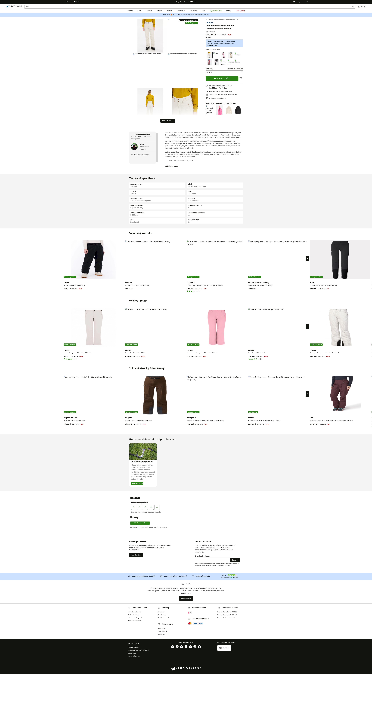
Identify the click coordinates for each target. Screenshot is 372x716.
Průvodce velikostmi (235, 68)
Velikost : (209, 68)
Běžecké (159, 10)
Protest (209, 23)
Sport (203, 10)
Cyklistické (193, 10)
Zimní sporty (181, 10)
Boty (139, 10)
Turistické (148, 10)
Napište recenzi (210, 31)
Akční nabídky (240, 10)
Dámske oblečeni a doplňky (216, 19)
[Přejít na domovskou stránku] (207, 19)
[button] (150, 35)
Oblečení (130, 10)
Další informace (212, 45)
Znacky (228, 10)
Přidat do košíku (222, 78)
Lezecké (169, 10)
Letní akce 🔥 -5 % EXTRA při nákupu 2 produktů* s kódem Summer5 (186, 14)
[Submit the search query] (353, 7)
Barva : (213, 50)
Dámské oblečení (230, 19)
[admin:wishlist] (240, 78)
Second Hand (216, 10)
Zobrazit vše (166, 121)
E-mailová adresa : (202, 556)
